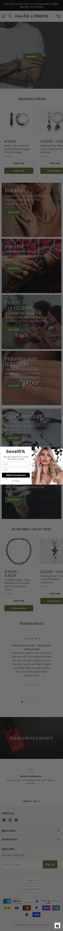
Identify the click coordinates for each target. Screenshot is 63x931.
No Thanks (16, 481)
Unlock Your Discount (16, 475)
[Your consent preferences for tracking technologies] (57, 925)
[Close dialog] (61, 448)
